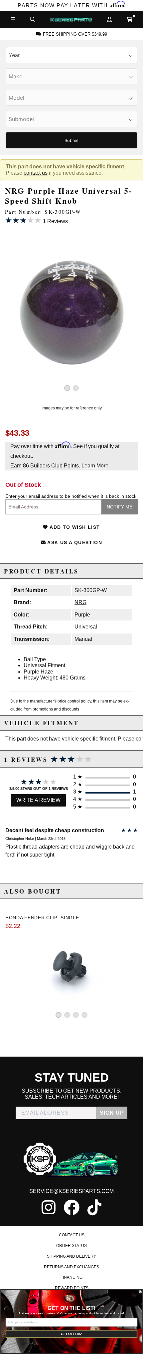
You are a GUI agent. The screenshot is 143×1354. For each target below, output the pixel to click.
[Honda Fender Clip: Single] (71, 967)
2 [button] (75, 388)
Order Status (71, 1245)
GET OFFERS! (71, 1334)
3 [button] (75, 1015)
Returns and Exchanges (71, 1267)
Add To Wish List (74, 527)
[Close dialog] (140, 1292)
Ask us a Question (74, 542)
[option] (71, 312)
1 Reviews (36, 220)
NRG (80, 602)
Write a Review (38, 800)
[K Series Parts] (71, 19)
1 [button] (67, 388)
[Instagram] (49, 1207)
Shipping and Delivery (71, 1256)
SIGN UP (112, 1113)
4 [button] (84, 1015)
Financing (71, 1277)
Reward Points (71, 1288)
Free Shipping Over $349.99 (74, 34)
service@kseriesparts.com (71, 1191)
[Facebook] (71, 1207)
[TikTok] (94, 1207)
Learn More (94, 465)
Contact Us (71, 1235)
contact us (36, 173)
